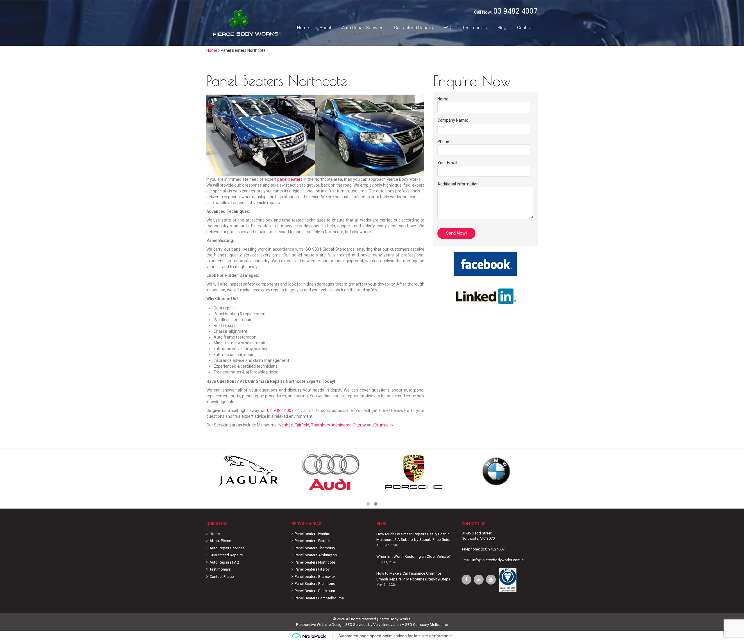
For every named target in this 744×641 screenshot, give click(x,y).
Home (303, 27)
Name (442, 99)
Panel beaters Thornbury (315, 548)
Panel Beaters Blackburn (315, 591)
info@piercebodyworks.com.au (498, 560)
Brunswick (384, 425)
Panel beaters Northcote (315, 562)
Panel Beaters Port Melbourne (319, 598)
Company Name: (452, 120)
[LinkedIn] (479, 580)
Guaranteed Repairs (413, 27)
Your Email (447, 162)
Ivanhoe (285, 425)
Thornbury (320, 425)
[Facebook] (466, 580)
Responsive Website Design (320, 624)
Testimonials (474, 27)
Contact (525, 27)
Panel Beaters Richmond (315, 583)
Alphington (342, 425)
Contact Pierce (222, 576)
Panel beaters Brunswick (315, 576)
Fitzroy (359, 425)
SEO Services (356, 624)
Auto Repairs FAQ (224, 562)
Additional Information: (458, 184)
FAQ (447, 27)
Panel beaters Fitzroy (312, 569)
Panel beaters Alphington (316, 555)
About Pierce (220, 541)
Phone (443, 141)
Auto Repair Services (362, 27)
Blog (502, 27)
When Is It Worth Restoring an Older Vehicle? (413, 556)
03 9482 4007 (515, 11)
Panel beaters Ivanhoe (313, 534)
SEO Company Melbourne (426, 624)
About (325, 27)
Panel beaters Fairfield (313, 541)
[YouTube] (491, 580)
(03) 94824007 (493, 549)
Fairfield (302, 425)
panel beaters (290, 179)
